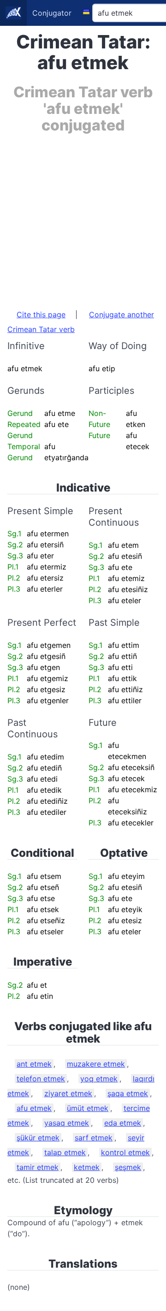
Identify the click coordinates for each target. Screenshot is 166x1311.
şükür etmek (38, 1137)
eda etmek (122, 1122)
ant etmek (34, 1063)
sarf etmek (94, 1137)
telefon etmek (41, 1078)
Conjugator (51, 13)
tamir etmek (38, 1167)
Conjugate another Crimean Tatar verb (80, 322)
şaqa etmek (127, 1093)
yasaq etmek (66, 1122)
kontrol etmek (125, 1152)
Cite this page (41, 314)
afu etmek (34, 1108)
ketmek (87, 1167)
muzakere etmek (96, 1063)
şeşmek (128, 1167)
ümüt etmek (87, 1108)
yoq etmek (99, 1078)
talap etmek (65, 1152)
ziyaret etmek (68, 1093)
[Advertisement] (83, 217)
